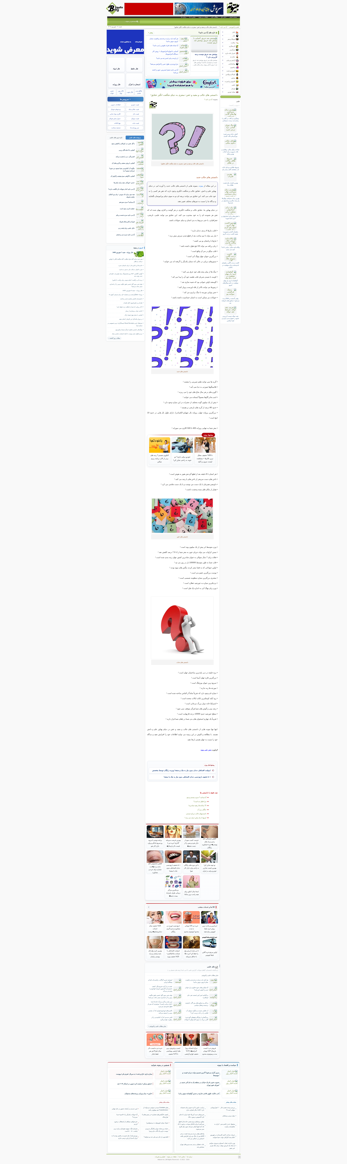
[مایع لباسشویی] (182, 83)
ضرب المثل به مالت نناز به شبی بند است (130, 269)
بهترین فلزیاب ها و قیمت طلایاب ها (230, 184)
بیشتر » (150, 32)
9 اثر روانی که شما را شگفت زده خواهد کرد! (129, 307)
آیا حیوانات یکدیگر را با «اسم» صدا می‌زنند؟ (126, 1116)
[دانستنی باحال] (182, 627)
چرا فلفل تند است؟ (200, 801)
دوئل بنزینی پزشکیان (228, 1116)
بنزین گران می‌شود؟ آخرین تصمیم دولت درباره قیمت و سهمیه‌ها (200, 1074)
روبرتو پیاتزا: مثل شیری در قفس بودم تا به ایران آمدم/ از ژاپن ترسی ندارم (124, 1137)
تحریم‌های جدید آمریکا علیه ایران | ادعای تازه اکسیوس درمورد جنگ (191, 1116)
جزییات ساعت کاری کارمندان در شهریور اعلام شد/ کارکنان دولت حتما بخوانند (222, 1136)
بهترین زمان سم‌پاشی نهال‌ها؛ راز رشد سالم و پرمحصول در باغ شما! (230, 201)
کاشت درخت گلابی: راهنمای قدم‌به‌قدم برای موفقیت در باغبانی (230, 265)
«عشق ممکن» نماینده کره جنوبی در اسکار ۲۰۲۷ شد (134, 1084)
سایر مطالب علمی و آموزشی (157, 1026)
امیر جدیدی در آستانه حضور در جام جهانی (124, 1109)
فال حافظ (134, 69)
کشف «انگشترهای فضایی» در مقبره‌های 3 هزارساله (155, 1116)
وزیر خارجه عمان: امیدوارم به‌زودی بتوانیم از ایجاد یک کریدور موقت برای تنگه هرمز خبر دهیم (222, 1145)
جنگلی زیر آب (201, 810)
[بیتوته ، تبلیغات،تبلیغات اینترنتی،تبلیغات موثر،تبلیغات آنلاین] (148, 9)
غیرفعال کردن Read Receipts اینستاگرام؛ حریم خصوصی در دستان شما (125, 324)
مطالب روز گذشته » (114, 338)
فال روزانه (116, 84)
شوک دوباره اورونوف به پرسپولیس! (157, 1123)
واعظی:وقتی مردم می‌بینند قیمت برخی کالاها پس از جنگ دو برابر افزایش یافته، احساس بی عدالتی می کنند (192, 1136)
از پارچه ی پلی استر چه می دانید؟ (167, 58)
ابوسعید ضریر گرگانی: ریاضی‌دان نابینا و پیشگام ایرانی (160, 981)
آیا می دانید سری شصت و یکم (125, 215)
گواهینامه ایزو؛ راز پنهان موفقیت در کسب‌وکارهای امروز (230, 283)
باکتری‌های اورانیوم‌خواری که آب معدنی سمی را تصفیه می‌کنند (160, 1012)
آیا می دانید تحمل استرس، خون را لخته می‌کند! (165, 71)
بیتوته (201, 186)
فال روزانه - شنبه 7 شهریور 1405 (123, 252)
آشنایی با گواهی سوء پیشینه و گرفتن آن (123, 176)
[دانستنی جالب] (182, 516)
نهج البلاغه (117, 123)
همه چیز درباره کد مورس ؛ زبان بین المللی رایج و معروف (122, 196)
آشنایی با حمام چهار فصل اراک (133, 315)
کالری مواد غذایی (115, 114)
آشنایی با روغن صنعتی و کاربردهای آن (123, 163)
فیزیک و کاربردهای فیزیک (127, 221)
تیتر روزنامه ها (134, 128)
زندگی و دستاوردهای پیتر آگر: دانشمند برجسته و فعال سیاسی (196, 1004)
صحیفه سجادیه (116, 128)
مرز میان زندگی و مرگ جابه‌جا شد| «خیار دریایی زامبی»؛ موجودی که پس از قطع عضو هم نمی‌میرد (160, 1004)
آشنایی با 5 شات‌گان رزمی (127, 150)
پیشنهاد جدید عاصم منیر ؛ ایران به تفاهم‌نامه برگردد (224, 1125)
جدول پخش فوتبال (115, 118)
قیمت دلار (136, 114)
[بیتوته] (115, 14)
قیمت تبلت (135, 123)
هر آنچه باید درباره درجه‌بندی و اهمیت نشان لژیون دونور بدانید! (164, 40)
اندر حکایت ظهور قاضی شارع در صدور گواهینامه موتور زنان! (198, 1094)
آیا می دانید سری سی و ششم (125, 234)
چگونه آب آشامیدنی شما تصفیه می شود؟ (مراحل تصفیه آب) (122, 170)
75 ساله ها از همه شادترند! (197, 805)
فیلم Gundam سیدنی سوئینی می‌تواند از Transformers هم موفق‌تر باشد (155, 1109)
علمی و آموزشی (234, 27)
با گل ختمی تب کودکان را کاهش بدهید (123, 143)
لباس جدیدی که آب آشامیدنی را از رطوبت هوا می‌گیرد (162, 1018)
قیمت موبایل (135, 118)
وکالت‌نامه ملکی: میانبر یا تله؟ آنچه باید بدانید (230, 248)
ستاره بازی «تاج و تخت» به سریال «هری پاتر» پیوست (134, 1074)
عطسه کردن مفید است (127, 208)
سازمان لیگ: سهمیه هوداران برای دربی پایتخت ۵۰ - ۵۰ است (125, 1130)
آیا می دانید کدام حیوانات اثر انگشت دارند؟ (121, 189)
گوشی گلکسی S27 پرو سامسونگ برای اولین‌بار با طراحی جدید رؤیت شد (125, 275)
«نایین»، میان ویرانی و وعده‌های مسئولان (138, 1094)
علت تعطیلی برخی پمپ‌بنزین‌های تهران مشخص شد (192, 1146)
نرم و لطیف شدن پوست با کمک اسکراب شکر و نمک (127, 333)
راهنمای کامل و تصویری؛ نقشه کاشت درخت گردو (230, 233)
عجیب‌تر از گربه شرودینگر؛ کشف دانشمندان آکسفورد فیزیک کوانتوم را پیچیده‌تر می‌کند (161, 989)
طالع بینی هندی (139, 92)
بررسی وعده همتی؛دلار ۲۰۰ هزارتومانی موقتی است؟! (223, 1109)
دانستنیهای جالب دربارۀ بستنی (196, 814)
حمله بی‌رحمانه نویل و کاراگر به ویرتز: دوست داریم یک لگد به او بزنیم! (156, 1130)
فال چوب (130, 92)
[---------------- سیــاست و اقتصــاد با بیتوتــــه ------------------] (226, 1065)
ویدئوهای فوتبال (116, 109)
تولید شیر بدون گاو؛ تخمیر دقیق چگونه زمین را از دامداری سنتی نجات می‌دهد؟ (160, 996)
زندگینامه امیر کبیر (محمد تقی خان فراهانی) (197, 996)
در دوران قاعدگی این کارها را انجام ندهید (130, 319)
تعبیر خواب (112, 92)
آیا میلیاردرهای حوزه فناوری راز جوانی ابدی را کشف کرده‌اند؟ (196, 989)
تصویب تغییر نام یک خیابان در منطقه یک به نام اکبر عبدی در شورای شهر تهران (199, 1083)
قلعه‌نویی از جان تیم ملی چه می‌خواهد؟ (156, 1137)
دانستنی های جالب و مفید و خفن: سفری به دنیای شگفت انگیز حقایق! (184, 95)
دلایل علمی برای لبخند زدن (126, 228)
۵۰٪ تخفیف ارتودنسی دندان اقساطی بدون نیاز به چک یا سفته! (187, 777)
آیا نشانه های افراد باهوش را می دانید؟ (165, 45)
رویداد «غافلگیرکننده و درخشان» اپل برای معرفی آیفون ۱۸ (125, 294)
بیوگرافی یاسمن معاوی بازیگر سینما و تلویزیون (128, 329)
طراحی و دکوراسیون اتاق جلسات (132, 303)
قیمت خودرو (135, 105)
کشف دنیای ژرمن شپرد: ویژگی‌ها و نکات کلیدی (230, 135)
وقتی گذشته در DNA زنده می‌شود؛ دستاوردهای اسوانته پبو (230, 301)
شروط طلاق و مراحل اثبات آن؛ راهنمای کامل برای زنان (230, 168)
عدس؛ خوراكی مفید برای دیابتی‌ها (124, 182)
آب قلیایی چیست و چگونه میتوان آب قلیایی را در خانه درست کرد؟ (197, 1012)
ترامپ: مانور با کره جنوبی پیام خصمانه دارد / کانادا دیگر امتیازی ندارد (192, 1109)
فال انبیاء (116, 69)
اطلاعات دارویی (116, 105)
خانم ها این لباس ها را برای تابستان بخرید (130, 265)
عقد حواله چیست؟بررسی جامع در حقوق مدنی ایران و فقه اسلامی (230, 318)
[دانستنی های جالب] (182, 137)
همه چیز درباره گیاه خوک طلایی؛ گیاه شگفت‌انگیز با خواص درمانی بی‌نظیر (125, 260)
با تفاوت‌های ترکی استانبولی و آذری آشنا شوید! (230, 217)
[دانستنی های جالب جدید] (182, 337)
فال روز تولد (121, 92)
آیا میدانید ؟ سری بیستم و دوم (196, 797)
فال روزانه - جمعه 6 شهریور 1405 (132, 290)
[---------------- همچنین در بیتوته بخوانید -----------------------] (160, 1065)
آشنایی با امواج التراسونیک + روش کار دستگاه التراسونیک (165, 52)
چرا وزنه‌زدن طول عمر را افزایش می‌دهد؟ (164, 64)
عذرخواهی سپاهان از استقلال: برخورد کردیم (125, 1123)
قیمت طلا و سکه (134, 109)
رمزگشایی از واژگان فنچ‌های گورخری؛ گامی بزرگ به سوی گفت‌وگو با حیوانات (196, 1018)
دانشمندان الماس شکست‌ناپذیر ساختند (131, 299)
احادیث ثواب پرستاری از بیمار (133, 311)
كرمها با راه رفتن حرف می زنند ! (195, 818)
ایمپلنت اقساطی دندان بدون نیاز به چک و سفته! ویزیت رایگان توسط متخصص (181, 770)
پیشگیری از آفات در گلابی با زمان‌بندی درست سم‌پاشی (230, 119)
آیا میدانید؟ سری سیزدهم (127, 202)
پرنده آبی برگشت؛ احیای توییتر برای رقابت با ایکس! (127, 280)
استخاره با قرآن (134, 84)
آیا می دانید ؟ (223, 27)
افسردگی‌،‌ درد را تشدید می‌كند (125, 156)
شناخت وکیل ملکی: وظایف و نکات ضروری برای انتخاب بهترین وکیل (230, 152)
